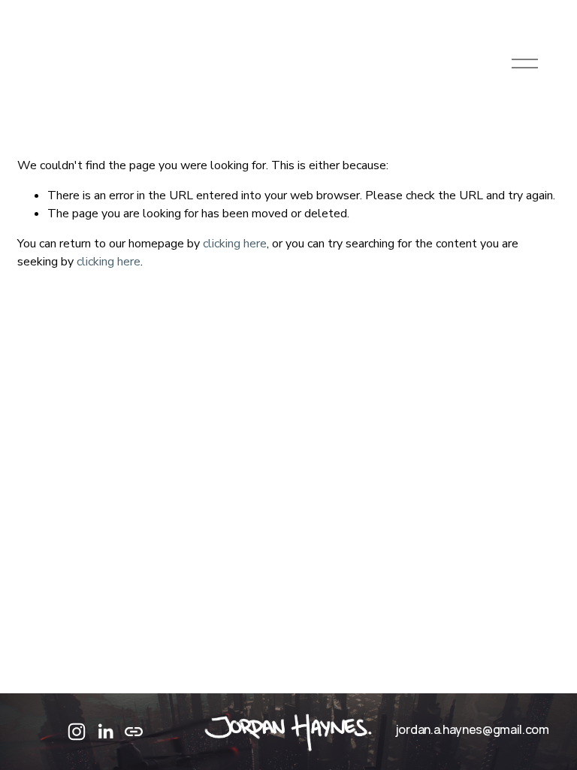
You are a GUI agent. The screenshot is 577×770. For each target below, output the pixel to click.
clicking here (235, 243)
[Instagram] (77, 732)
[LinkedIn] (105, 732)
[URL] (134, 732)
